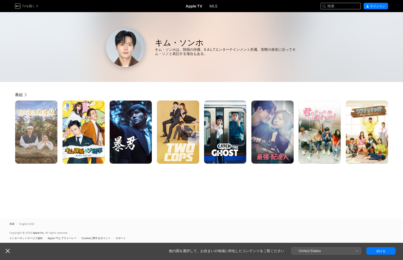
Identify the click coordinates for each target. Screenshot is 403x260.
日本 (11, 224)
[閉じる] (8, 251)
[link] (21, 94)
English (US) (26, 224)
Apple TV (194, 6)
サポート (120, 238)
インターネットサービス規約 (26, 238)
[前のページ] (10, 132)
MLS (213, 6)
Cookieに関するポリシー (96, 238)
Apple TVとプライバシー (62, 238)
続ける (381, 251)
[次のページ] (392, 132)
